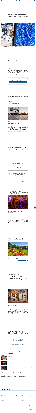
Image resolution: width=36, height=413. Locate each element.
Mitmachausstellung (20, 260)
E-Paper (2, 396)
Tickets (11, 75)
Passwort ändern (2, 400)
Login (34, 0)
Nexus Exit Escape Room (12, 173)
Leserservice (30, 395)
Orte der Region (9, 395)
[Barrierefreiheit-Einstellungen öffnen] (35, 207)
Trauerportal (30, 400)
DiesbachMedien (30, 405)
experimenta (13, 62)
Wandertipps (23, 395)
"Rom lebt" (24, 260)
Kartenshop (30, 399)
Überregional (16, 395)
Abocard (29, 396)
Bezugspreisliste (30, 409)
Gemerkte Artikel (2, 399)
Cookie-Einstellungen (18, 163)
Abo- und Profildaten (3, 395)
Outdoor (22, 399)
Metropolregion (9, 396)
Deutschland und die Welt (10, 399)
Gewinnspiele (23, 400)
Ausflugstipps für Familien (24, 396)
